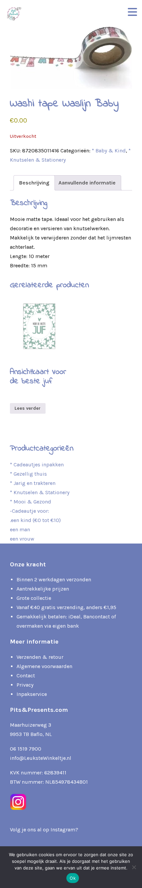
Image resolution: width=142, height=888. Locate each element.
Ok (73, 878)
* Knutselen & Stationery (39, 492)
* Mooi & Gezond (30, 501)
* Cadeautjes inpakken (37, 464)
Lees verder (28, 408)
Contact (26, 675)
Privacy (25, 685)
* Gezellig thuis (28, 474)
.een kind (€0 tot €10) (35, 520)
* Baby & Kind (109, 150)
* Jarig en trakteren (32, 483)
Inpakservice (32, 694)
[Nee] (133, 867)
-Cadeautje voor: (29, 511)
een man (20, 529)
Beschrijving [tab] (34, 183)
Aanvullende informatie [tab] (87, 183)
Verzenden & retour (40, 657)
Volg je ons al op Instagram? (44, 829)
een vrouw (22, 539)
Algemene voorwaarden (44, 666)
